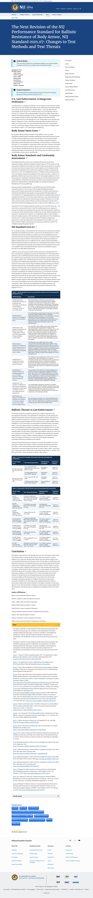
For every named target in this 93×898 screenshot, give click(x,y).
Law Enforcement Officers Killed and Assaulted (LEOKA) (27, 811)
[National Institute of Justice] (75, 878)
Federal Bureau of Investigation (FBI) (22, 815)
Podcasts (50, 853)
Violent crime (16, 823)
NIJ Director (15, 857)
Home (13, 17)
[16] (43, 421)
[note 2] (15, 662)
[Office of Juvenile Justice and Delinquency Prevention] (58, 883)
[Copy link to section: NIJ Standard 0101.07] (36, 227)
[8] (31, 184)
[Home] (26, 7)
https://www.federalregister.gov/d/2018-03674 (37, 773)
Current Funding (34, 857)
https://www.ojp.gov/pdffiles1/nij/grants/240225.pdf (41, 700)
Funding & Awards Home (36, 850)
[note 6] (15, 713)
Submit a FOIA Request (72, 857)
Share (81, 9)
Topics (16, 17)
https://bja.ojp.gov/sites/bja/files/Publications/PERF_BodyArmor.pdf (32, 682)
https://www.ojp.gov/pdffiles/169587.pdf (46, 759)
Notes (14, 624)
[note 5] (15, 704)
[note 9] (15, 733)
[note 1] (15, 655)
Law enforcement (33, 807)
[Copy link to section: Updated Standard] (30, 90)
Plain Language (31, 889)
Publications (51, 857)
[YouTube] (80, 841)
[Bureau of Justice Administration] (58, 878)
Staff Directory (69, 853)
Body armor (23, 807)
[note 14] (15, 769)
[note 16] (15, 784)
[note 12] (15, 756)
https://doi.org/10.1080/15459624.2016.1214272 (27, 710)
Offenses (49, 819)
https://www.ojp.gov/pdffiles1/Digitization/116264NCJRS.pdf (30, 753)
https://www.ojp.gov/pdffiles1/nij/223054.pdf (26, 722)
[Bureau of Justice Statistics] (67, 879)
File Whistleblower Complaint (18, 889)
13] (58, 203)
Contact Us (63, 8)
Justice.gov (46, 893)
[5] (33, 150)
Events (49, 850)
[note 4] (15, 674)
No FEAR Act (64, 889)
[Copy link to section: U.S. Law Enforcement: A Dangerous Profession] (24, 102)
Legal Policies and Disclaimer (52, 889)
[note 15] (15, 776)
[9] (40, 195)
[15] (42, 271)
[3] (21, 138)
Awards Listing (33, 853)
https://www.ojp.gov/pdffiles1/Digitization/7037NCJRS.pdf (29, 729)
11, (55, 203)
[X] (75, 841)
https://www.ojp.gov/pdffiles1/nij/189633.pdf (26, 766)
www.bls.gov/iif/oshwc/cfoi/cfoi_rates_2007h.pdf (27, 659)
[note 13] (15, 762)
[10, (53, 203)
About (57, 8)
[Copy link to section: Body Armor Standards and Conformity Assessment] (26, 158)
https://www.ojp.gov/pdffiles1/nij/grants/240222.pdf (28, 692)
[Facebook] (71, 841)
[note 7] (15, 720)
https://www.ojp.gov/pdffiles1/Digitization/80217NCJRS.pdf (29, 746)
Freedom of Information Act (76, 889)
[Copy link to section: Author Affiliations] (26, 592)
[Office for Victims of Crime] (67, 883)
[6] (36, 152)
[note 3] (15, 667)
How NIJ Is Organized (17, 853)
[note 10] (15, 742)
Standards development (41, 815)
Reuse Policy (51, 868)
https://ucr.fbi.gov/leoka (43, 664)
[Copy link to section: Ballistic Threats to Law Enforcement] (54, 410)
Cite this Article (17, 796)
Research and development (37, 819)
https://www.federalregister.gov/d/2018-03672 (32, 790)
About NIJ (14, 850)
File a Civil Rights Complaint (73, 860)
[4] (51, 138)
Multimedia (50, 864)
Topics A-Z (75, 8)
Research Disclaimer (17, 864)
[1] (17, 113)
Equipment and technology (19, 819)
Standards (15, 807)
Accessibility (6, 889)
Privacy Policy (40, 889)
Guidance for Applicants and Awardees (37, 861)
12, (56, 203)
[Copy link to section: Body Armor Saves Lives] (39, 130)
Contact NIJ (69, 850)
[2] (43, 127)
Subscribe (69, 8)
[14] (13, 238)
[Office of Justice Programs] (15, 7)
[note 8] (15, 725)
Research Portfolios (17, 860)
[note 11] (15, 749)
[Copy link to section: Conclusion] (25, 551)
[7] (22, 176)
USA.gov (87, 889)
